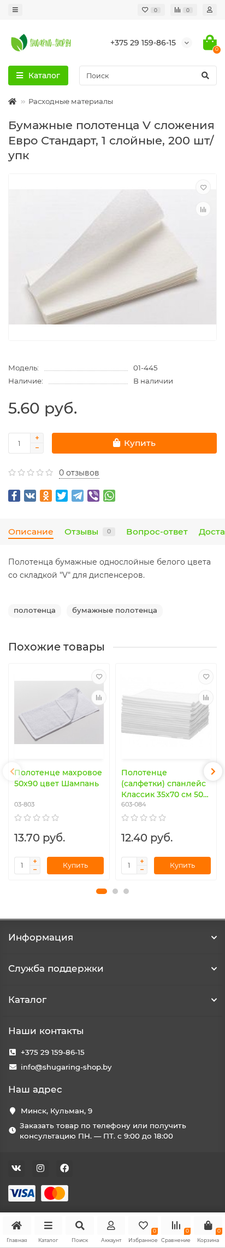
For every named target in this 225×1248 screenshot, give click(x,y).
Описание (31, 531)
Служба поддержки (56, 968)
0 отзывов (79, 473)
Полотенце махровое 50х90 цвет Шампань (58, 778)
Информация (40, 937)
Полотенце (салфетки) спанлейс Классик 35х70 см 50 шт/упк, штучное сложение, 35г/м (163, 784)
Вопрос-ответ (157, 531)
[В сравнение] (203, 209)
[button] (101, 891)
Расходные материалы (70, 101)
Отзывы (87, 531)
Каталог (27, 999)
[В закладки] (203, 187)
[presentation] (12, 771)
